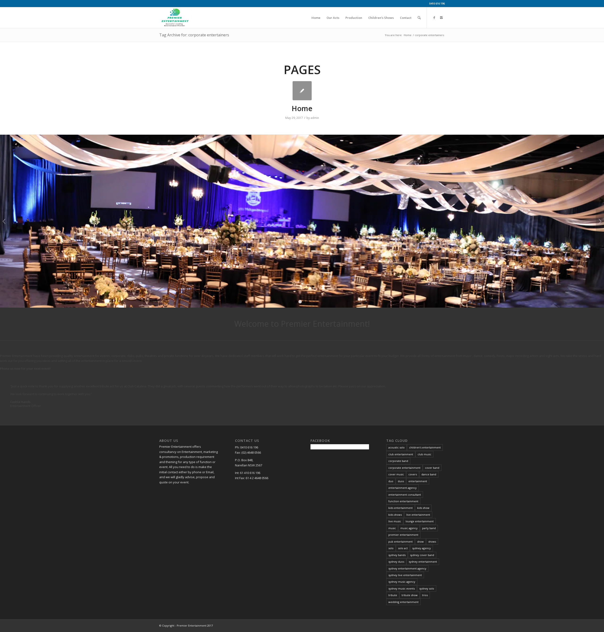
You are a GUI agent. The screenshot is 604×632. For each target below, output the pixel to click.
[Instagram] (441, 17)
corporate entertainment (404, 467)
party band (429, 528)
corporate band (398, 461)
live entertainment (418, 514)
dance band (428, 474)
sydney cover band (422, 555)
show (420, 541)
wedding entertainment (403, 602)
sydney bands (397, 555)
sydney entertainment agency (407, 568)
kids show (423, 508)
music (392, 528)
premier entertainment (403, 534)
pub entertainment (400, 541)
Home (407, 35)
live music (394, 521)
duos (401, 481)
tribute (392, 595)
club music (424, 454)
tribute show (410, 595)
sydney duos (396, 561)
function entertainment (403, 501)
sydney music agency (401, 581)
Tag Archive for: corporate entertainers (194, 35)
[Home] (302, 90)
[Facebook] (434, 17)
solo (391, 548)
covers (412, 474)
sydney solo (426, 588)
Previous (4, 221)
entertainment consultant (404, 494)
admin (314, 118)
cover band (432, 467)
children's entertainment (425, 447)
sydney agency (421, 548)
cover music (396, 474)
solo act (403, 548)
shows (432, 541)
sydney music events (401, 588)
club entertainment (400, 454)
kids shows (395, 514)
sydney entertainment (423, 561)
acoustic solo (396, 447)
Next (600, 221)
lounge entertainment (420, 521)
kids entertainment (400, 508)
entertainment (417, 481)
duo (390, 481)
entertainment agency (402, 488)
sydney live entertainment (405, 575)
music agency (409, 528)
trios (425, 595)
